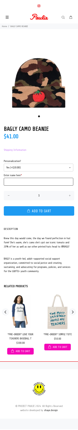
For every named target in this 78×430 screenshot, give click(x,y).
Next (72, 312)
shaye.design (51, 410)
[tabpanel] (39, 74)
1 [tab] (39, 116)
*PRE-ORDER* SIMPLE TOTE (58, 334)
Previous (5, 312)
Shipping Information (15, 150)
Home (4, 26)
